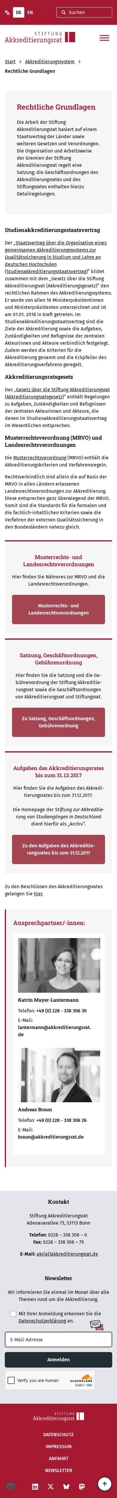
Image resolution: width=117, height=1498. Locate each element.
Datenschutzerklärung (42, 1321)
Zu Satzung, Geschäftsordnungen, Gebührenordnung (58, 722)
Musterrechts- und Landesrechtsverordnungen (58, 609)
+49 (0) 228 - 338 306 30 (61, 1011)
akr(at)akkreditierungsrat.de (67, 1254)
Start (10, 61)
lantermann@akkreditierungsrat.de (54, 1031)
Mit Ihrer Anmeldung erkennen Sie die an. (60, 1317)
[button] (11, 1487)
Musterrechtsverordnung (39, 458)
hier (38, 894)
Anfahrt (58, 1458)
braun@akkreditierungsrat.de (51, 1137)
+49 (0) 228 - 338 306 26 (61, 1120)
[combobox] (84, 12)
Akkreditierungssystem (50, 61)
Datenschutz (58, 1434)
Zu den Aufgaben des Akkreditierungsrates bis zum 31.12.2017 (58, 849)
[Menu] (104, 38)
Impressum (59, 1446)
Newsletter (58, 1470)
